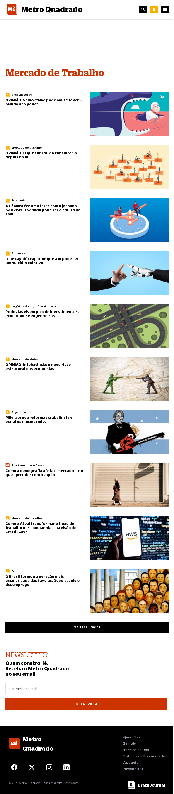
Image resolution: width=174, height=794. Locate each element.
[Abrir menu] (165, 9)
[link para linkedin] (66, 767)
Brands (129, 743)
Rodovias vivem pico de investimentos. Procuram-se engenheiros (42, 313)
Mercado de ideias (24, 359)
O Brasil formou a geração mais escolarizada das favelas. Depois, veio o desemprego (42, 580)
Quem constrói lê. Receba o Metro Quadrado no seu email (37, 668)
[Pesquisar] (143, 9)
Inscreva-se (86, 704)
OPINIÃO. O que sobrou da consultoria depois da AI (41, 155)
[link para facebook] (14, 767)
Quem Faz (131, 737)
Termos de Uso (136, 750)
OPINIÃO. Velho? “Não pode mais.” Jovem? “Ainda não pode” (43, 102)
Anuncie (130, 762)
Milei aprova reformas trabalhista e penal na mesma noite (38, 419)
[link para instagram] (49, 767)
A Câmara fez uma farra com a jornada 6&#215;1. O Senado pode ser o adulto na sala (42, 210)
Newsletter (133, 769)
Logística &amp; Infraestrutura (33, 306)
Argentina (18, 412)
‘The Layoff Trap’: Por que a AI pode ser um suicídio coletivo (42, 260)
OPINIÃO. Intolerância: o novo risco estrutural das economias (38, 366)
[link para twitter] (32, 767)
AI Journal (18, 253)
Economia (18, 200)
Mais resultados (87, 627)
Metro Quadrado (51, 9)
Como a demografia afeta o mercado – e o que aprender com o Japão (44, 472)
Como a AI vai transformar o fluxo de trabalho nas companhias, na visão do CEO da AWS (41, 527)
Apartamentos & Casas (27, 465)
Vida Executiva (21, 94)
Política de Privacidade (144, 756)
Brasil (15, 571)
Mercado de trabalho (26, 147)
